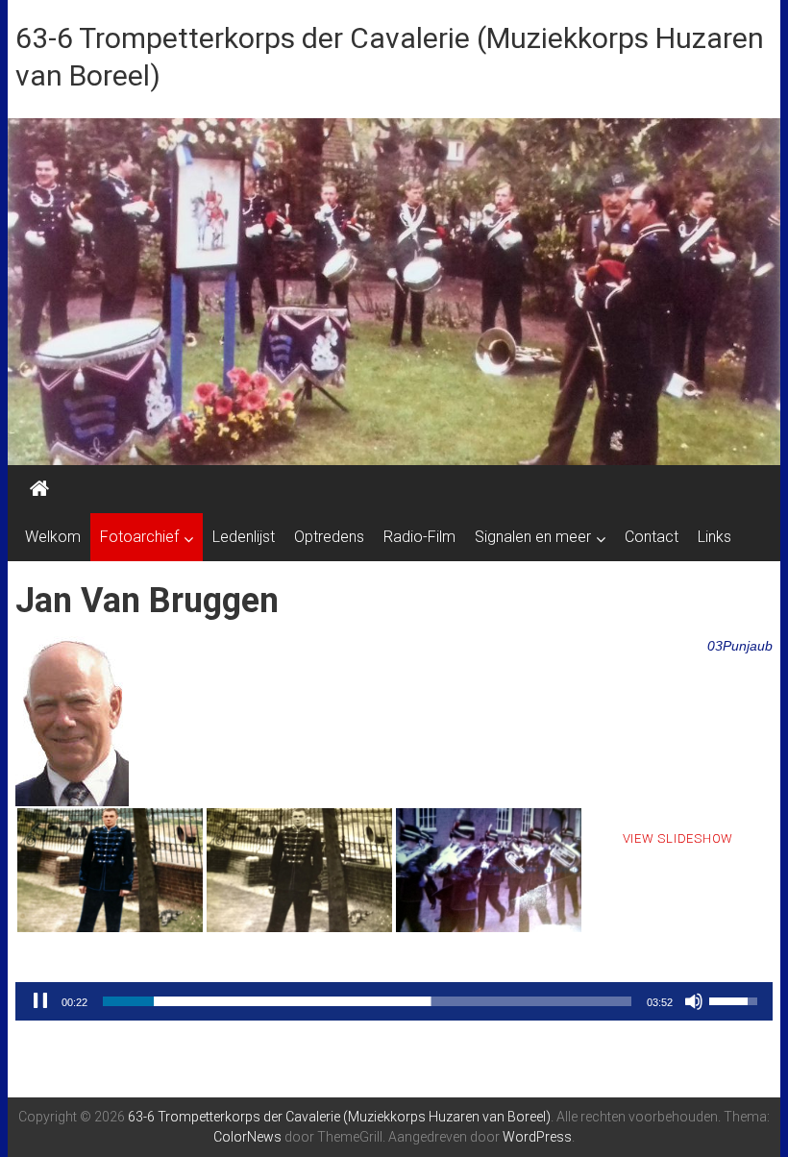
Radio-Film (419, 537)
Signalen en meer (533, 537)
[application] (394, 1001)
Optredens (329, 537)
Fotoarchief (139, 537)
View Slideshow (678, 838)
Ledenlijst (243, 537)
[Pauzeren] (40, 1001)
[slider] (367, 1001)
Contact (651, 537)
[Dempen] (693, 1001)
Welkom (53, 537)
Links (714, 537)
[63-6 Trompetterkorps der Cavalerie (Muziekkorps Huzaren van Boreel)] (39, 489)
